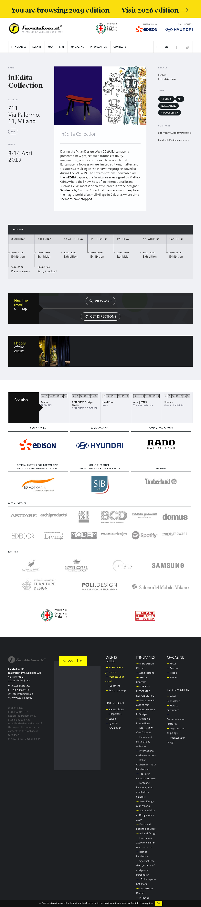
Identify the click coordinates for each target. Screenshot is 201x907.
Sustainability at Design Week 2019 (145, 815)
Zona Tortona (145, 673)
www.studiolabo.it (22, 697)
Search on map (115, 690)
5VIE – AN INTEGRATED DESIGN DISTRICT (145, 691)
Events (37, 46)
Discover (173, 668)
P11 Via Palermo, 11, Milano (24, 115)
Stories (172, 677)
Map (50, 46)
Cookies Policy (32, 738)
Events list (112, 686)
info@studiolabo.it (22, 694)
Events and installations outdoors (144, 742)
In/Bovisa (143, 897)
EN (166, 46)
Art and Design (146, 833)
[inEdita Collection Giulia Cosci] (54, 351)
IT (157, 46)
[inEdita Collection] (78, 95)
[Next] (142, 96)
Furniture (166, 99)
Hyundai (111, 723)
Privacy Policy (15, 738)
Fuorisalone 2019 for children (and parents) (145, 843)
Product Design (169, 113)
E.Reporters (113, 714)
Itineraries (18, 46)
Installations (168, 106)
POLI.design (113, 727)
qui (148, 903)
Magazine (77, 46)
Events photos (115, 709)
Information (98, 46)
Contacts (119, 46)
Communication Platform (176, 719)
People (172, 673)
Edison (110, 718)
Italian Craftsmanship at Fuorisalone (146, 765)
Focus (171, 663)
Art (180, 99)
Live (62, 46)
